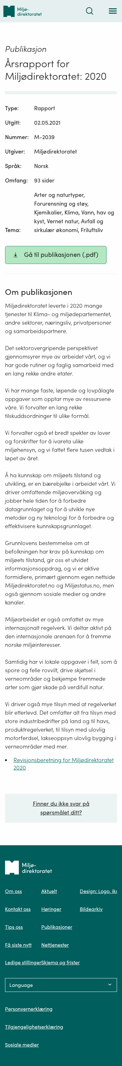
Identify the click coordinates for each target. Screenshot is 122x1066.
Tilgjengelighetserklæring (34, 1027)
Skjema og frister (60, 962)
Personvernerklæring (29, 1009)
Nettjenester (55, 945)
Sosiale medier (22, 1045)
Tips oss (14, 927)
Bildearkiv (91, 909)
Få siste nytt (18, 945)
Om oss (13, 891)
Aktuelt (49, 891)
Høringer (51, 909)
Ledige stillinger (23, 962)
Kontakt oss (18, 909)
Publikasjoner (56, 927)
